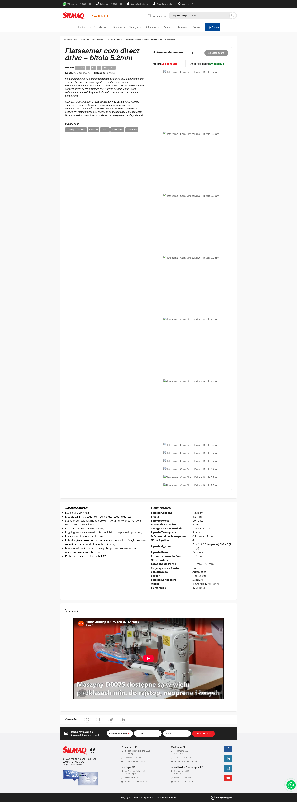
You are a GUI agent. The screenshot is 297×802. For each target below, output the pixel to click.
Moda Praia (132, 130)
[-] (186, 53)
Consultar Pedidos (139, 3)
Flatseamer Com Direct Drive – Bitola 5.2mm (100, 39)
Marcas (102, 27)
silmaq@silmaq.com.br (135, 761)
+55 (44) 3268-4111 (133, 777)
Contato (197, 27)
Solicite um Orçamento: (168, 52)
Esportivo (93, 130)
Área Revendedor (164, 3)
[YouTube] (228, 778)
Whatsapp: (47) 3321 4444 (79, 3)
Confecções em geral (76, 130)
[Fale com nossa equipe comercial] (291, 785)
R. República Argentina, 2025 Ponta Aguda (137, 752)
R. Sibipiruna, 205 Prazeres (181, 772)
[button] (87, 719)
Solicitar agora (216, 52)
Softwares (151, 27)
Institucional (85, 27)
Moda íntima (117, 130)
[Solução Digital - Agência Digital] (222, 797)
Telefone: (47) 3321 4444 (110, 3)
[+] (197, 53)
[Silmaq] (74, 16)
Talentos (168, 27)
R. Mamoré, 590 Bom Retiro (181, 752)
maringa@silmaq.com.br (136, 781)
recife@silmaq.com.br (184, 781)
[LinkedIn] (228, 758)
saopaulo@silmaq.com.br (185, 761)
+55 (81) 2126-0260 (182, 777)
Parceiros (183, 27)
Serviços (134, 27)
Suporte (185, 3)
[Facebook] (228, 749)
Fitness (104, 130)
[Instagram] (228, 768)
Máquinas (117, 27)
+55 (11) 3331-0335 (182, 757)
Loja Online (213, 27)
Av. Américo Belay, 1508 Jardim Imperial (135, 772)
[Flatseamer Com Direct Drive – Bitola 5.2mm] (191, 71)
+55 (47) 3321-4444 (133, 757)
